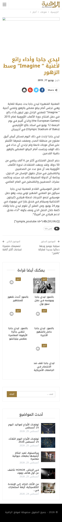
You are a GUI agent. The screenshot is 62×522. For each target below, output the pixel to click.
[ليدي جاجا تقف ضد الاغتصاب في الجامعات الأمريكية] (44, 351)
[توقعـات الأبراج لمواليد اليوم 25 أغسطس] (48, 428)
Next (55, 35)
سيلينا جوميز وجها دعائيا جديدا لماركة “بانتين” (49, 249)
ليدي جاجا (48, 228)
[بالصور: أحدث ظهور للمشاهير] (18, 285)
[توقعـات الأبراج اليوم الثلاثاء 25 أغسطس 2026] (48, 442)
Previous (6, 35)
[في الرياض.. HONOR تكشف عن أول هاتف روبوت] (48, 473)
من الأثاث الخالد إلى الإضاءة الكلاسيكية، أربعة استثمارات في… (23, 487)
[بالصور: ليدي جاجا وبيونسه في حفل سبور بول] (44, 285)
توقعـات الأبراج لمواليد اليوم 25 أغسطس (23, 426)
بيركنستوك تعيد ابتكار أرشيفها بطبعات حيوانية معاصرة (25, 456)
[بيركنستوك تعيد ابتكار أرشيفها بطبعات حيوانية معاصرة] (48, 456)
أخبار (44, 279)
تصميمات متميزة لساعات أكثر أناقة (12, 248)
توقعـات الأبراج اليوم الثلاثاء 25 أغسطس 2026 (24, 440)
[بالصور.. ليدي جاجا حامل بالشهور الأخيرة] (44, 317)
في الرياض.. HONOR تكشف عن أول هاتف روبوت (23, 471)
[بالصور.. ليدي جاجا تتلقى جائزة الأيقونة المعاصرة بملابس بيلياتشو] (18, 317)
